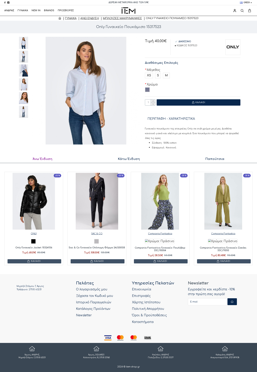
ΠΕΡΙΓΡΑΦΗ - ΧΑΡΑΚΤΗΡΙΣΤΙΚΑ (171, 118)
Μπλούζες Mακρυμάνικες (122, 18)
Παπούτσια (214, 159)
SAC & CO (96, 233)
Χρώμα (152, 84)
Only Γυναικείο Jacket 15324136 (33, 247)
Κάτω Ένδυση (129, 159)
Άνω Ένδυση (89, 18)
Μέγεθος (153, 70)
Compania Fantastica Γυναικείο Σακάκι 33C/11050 (223, 249)
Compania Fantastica (160, 233)
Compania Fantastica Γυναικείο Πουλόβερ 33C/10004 (160, 249)
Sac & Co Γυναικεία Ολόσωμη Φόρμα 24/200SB (97, 247)
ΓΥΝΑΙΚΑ (71, 18)
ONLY (34, 233)
